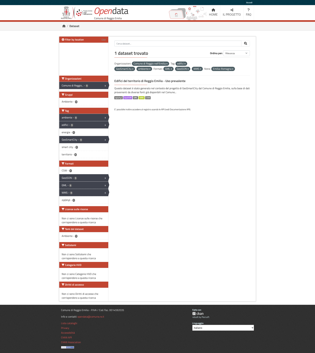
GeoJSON (128, 97)
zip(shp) (118, 97)
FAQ (248, 14)
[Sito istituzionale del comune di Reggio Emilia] (76, 13)
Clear (104, 39)
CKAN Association (71, 342)
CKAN (197, 313)
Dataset (74, 26)
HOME (213, 14)
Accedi (249, 2)
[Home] (64, 26)
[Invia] (245, 43)
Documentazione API (180, 109)
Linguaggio (197, 323)
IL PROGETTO (232, 14)
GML (135, 97)
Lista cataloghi (69, 323)
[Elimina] (167, 63)
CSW (148, 97)
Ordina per (216, 53)
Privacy (65, 328)
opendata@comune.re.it (90, 317)
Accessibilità (68, 333)
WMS (141, 97)
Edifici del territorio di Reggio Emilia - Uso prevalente (150, 80)
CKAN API (66, 337)
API (162, 109)
